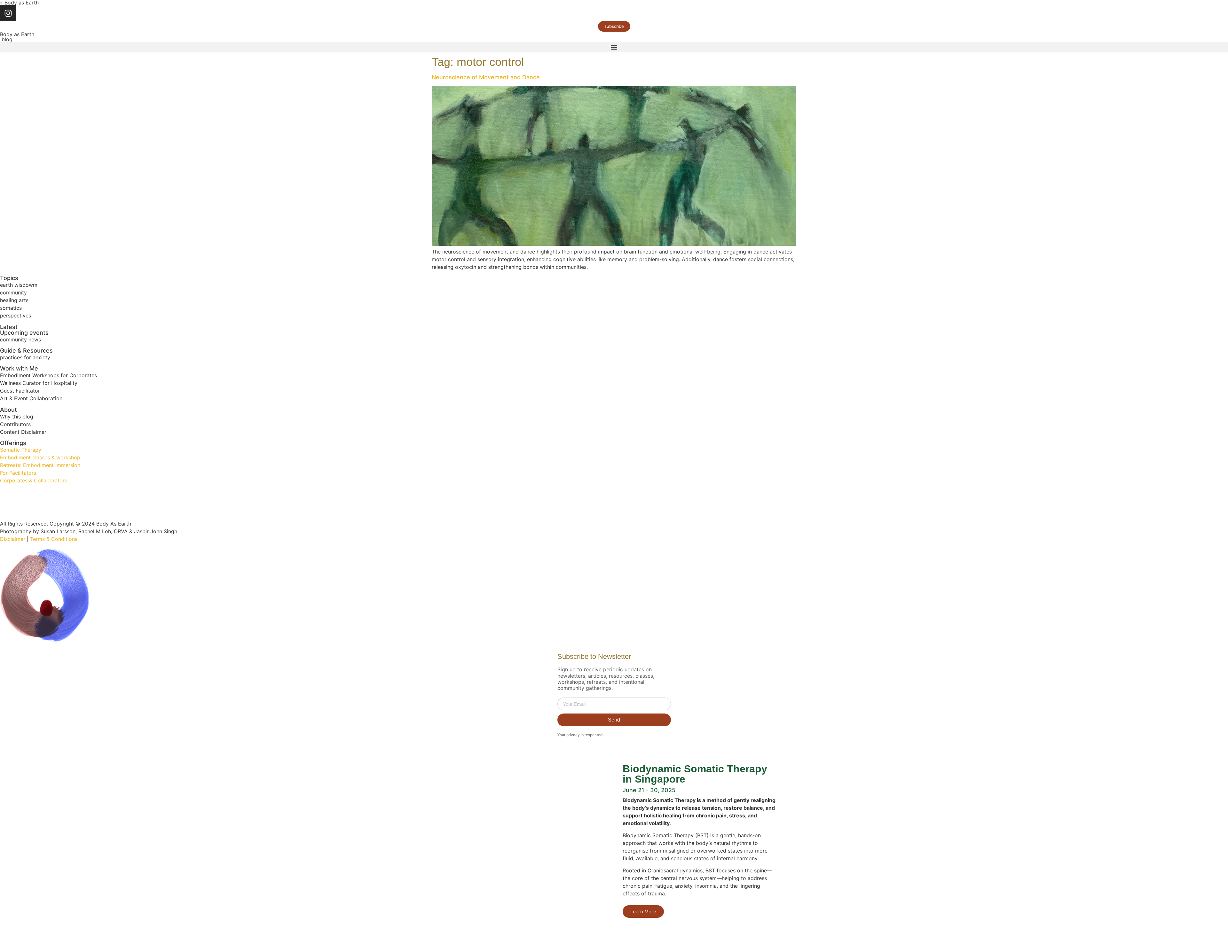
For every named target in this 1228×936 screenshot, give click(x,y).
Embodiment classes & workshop (40, 457)
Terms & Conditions (53, 539)
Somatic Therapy (20, 450)
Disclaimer (12, 539)
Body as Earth (17, 34)
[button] (614, 47)
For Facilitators (18, 473)
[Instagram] (8, 13)
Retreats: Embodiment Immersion (40, 465)
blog (6, 39)
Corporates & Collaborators (33, 480)
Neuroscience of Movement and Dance (486, 77)
